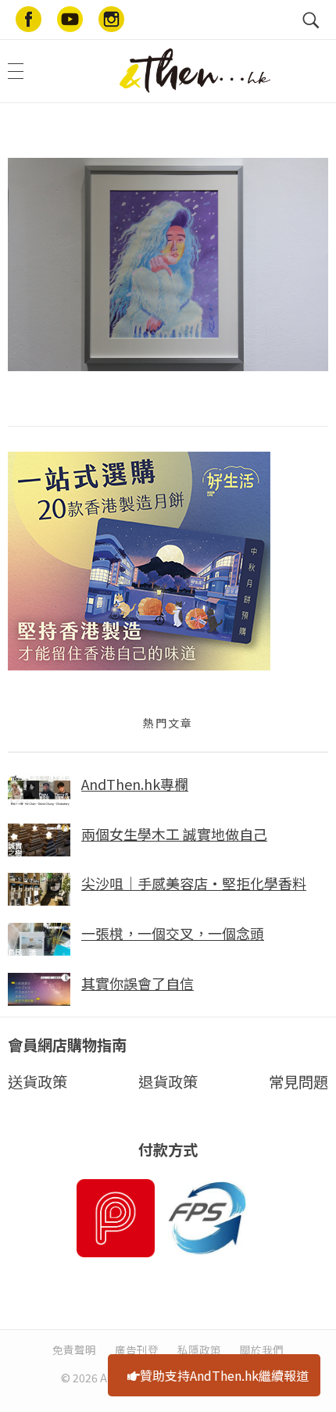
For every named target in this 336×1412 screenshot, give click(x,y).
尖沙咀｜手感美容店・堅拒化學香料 (193, 883)
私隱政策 (199, 1349)
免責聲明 (74, 1349)
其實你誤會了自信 (137, 983)
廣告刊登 (137, 1349)
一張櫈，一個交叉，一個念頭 (172, 933)
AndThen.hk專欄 (134, 784)
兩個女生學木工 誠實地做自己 (174, 834)
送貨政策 (37, 1081)
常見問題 (298, 1081)
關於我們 (262, 1349)
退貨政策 (168, 1081)
